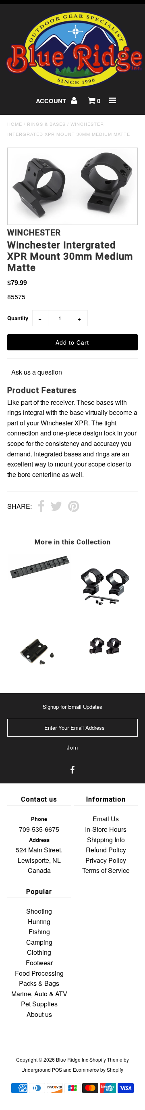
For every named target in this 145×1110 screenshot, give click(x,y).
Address (39, 839)
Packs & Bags (39, 983)
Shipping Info (106, 839)
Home (14, 124)
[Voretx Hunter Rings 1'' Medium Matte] (105, 661)
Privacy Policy (105, 860)
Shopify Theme (105, 1059)
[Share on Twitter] (56, 507)
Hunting (39, 921)
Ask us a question (36, 372)
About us (39, 1014)
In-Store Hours (105, 829)
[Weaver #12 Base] (39, 672)
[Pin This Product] (73, 507)
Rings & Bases (46, 124)
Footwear (39, 962)
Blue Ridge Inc (72, 1059)
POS (57, 1069)
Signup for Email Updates (72, 706)
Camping (39, 942)
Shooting (39, 911)
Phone (39, 819)
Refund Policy (106, 849)
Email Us (106, 818)
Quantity (17, 318)
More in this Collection (73, 542)
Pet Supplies (39, 1003)
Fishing (39, 931)
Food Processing (39, 973)
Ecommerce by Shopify (98, 1069)
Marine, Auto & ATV (39, 993)
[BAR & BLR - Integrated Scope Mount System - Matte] (105, 614)
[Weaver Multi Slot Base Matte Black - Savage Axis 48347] (39, 577)
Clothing (39, 952)
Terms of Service (106, 870)
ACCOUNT (52, 100)
